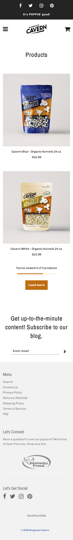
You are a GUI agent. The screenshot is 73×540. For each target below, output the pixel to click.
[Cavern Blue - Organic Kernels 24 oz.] (36, 110)
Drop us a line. (37, 444)
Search (8, 382)
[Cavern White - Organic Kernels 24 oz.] (36, 207)
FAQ (5, 414)
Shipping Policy (13, 403)
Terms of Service (14, 408)
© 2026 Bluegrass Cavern (35, 530)
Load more (36, 285)
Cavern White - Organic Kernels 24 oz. (37, 249)
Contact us (10, 387)
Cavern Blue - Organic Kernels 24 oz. (36, 151)
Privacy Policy (12, 392)
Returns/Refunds (15, 398)
